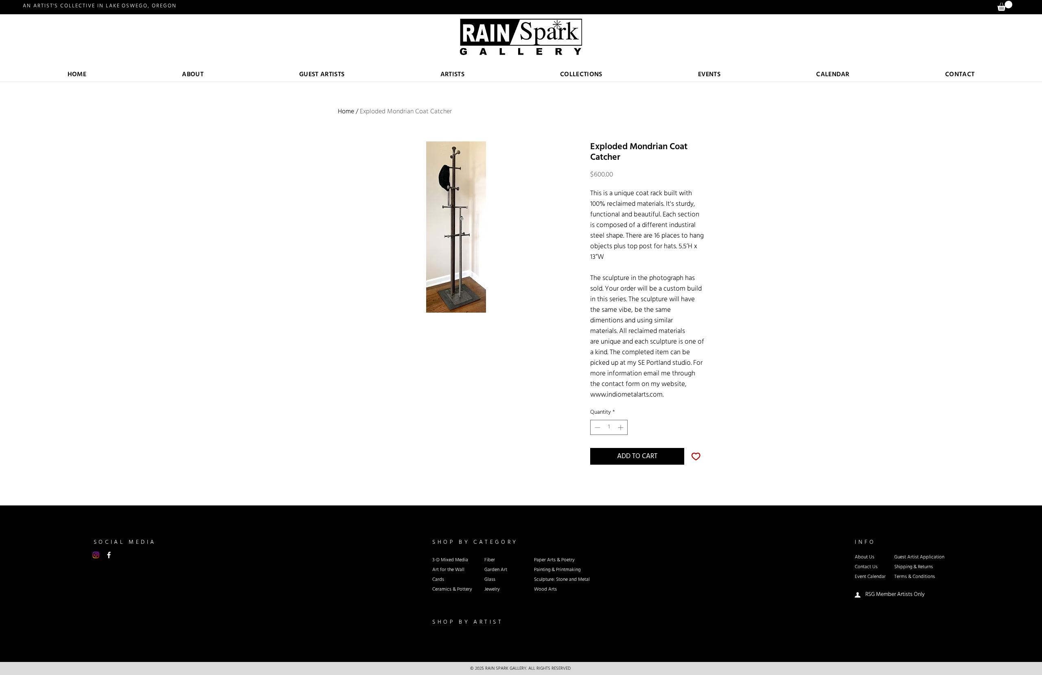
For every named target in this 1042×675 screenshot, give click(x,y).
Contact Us (866, 567)
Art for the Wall (448, 570)
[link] (1004, 6)
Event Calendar (870, 576)
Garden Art (495, 570)
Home (346, 111)
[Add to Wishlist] (696, 456)
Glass (489, 579)
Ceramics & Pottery (452, 589)
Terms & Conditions (914, 576)
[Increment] (621, 427)
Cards (438, 579)
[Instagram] (96, 555)
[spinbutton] (609, 427)
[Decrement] (596, 427)
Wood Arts (545, 589)
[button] (452, 75)
